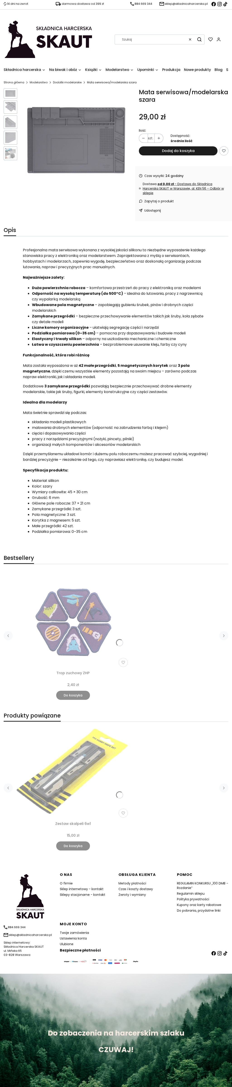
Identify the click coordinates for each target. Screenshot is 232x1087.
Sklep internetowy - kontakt (82, 889)
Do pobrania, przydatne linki (198, 910)
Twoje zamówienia (74, 932)
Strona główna (14, 82)
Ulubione (66, 944)
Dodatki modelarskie (67, 82)
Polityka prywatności (193, 899)
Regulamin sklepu (191, 893)
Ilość (142, 130)
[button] (199, 39)
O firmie (66, 883)
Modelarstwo (39, 82)
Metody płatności (132, 883)
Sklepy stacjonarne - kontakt (82, 894)
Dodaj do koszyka (178, 150)
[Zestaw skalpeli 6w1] (73, 772)
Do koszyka (73, 695)
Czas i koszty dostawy (135, 889)
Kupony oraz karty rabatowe (199, 905)
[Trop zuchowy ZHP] (73, 620)
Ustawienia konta (73, 938)
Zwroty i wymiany (132, 894)
